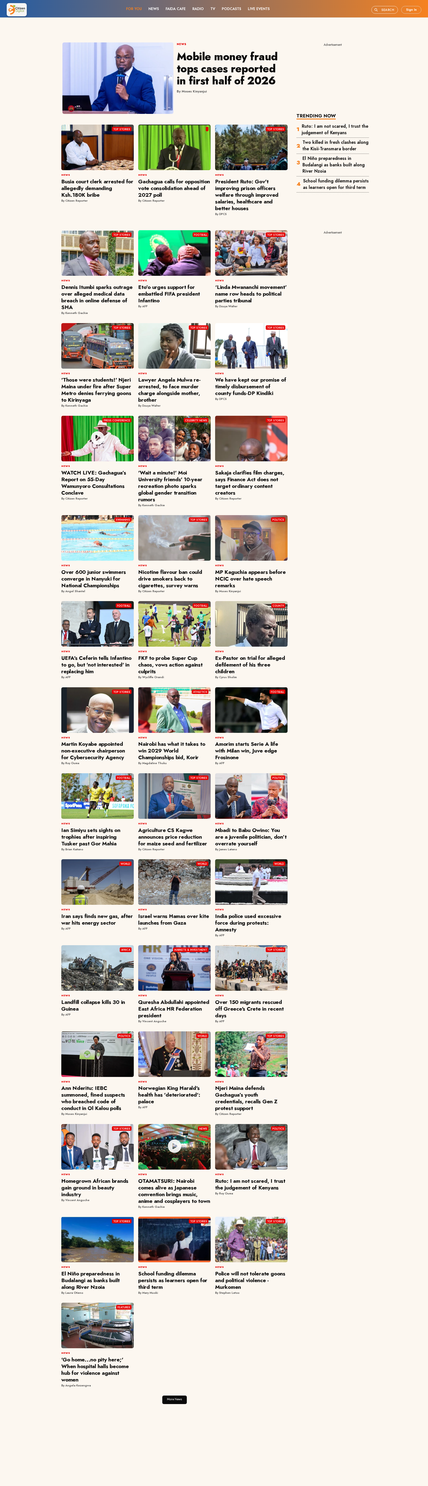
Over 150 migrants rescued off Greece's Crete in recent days (249, 1008)
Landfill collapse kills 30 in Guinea (93, 1005)
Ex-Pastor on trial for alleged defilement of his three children (250, 664)
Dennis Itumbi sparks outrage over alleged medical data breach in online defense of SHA (96, 297)
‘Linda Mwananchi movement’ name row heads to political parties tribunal (251, 293)
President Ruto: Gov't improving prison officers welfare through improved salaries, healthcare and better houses (246, 195)
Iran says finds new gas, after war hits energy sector (97, 919)
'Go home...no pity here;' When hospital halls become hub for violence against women (95, 1370)
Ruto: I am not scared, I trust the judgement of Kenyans (335, 73)
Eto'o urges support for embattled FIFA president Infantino (169, 293)
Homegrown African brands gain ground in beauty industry (94, 1187)
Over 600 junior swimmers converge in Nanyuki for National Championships (93, 578)
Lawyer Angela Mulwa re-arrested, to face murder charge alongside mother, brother (169, 390)
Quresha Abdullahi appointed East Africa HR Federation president (173, 1008)
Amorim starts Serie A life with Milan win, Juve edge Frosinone (246, 750)
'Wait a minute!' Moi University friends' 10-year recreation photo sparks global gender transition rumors (170, 486)
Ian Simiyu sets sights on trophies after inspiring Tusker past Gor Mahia (90, 836)
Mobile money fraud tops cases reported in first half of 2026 (227, 68)
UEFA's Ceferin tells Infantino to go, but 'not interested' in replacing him (96, 664)
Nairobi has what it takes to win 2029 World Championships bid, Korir (171, 750)
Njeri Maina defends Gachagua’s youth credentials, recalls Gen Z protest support (246, 1098)
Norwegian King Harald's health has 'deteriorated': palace (169, 1094)
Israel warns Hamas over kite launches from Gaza (173, 919)
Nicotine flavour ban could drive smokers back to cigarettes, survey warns (170, 578)
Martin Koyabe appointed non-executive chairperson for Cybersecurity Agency (93, 750)
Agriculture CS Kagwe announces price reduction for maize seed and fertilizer (172, 836)
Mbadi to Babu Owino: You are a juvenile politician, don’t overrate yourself (250, 836)
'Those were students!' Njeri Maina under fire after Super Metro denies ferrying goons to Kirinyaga (96, 390)
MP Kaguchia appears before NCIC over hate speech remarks (250, 578)
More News (174, 1399)
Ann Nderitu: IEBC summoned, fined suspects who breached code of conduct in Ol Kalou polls (93, 1098)
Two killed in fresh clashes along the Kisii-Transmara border (335, 90)
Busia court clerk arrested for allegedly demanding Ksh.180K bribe (97, 188)
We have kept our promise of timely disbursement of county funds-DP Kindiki (250, 386)
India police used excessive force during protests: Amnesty (248, 922)
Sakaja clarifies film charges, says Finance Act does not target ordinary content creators (249, 483)
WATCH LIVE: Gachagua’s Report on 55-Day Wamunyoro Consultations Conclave (93, 483)
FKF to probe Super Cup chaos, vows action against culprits (170, 664)
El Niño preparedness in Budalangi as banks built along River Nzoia (333, 109)
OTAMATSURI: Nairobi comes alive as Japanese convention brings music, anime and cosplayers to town (174, 1191)
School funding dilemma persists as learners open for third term (336, 128)
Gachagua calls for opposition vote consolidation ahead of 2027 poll (174, 188)
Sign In (411, 9)
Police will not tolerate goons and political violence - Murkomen (250, 1280)
